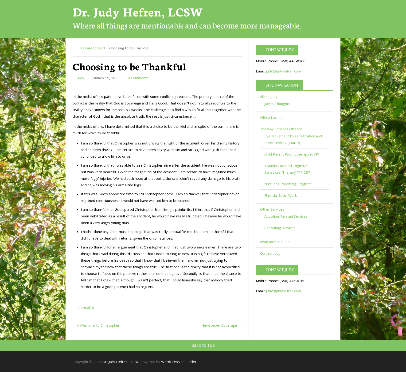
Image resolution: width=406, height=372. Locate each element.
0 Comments (137, 78)
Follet (191, 361)
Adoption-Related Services (286, 216)
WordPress (170, 361)
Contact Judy (270, 253)
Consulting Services (280, 227)
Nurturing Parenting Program (288, 183)
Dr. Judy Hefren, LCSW (138, 11)
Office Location (272, 117)
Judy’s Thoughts (277, 103)
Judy (80, 78)
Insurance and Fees (276, 241)
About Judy (269, 96)
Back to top (203, 345)
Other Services (272, 209)
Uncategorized (93, 48)
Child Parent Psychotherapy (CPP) (291, 154)
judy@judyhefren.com (283, 71)
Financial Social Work (280, 195)
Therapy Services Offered (281, 129)
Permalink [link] (86, 307)
